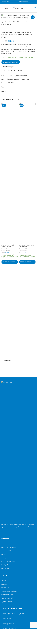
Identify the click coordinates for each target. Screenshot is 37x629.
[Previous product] (2, 28)
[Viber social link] (16, 91)
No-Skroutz (11, 82)
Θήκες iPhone (17, 22)
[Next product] (7, 28)
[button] (9, 262)
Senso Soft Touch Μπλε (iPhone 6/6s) (26, 246)
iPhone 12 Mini (6, 24)
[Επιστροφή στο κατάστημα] (5, 28)
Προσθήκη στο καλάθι (10, 62)
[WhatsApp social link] (14, 91)
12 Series (27, 22)
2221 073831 (5, 2)
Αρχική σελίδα (6, 22)
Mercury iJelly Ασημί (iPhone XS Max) (7, 246)
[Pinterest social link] (11, 91)
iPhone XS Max (5, 249)
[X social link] (9, 91)
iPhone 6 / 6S (23, 249)
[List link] (18, 544)
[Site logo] (18, 8)
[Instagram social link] (5, 364)
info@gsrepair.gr (23, 2)
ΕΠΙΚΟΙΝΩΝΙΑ (7, 360)
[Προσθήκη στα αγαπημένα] (16, 104)
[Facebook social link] (7, 91)
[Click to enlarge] (5, 15)
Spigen (3, 87)
